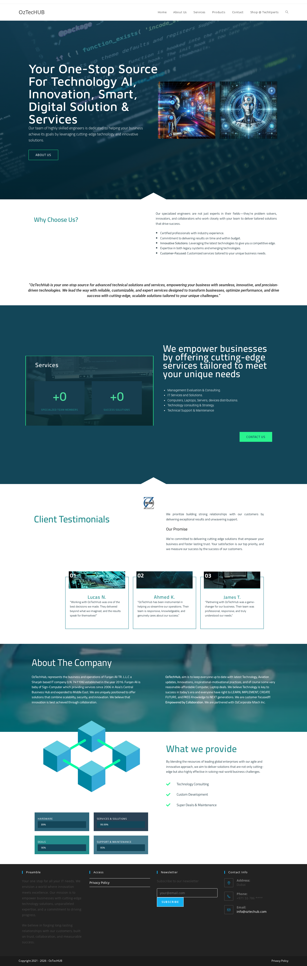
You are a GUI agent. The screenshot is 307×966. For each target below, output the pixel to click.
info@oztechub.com (252, 911)
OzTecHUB (32, 12)
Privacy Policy (99, 882)
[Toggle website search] (287, 12)
